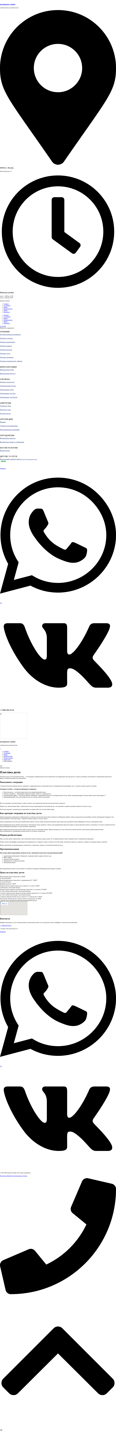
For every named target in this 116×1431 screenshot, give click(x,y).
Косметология (8, 309)
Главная (6, 304)
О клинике (7, 305)
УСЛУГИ (3, 326)
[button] (5, 301)
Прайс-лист (7, 759)
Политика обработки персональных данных (13, 1176)
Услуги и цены (8, 758)
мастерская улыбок (7, 4)
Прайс (6, 310)
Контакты (7, 312)
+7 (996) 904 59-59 (5, 925)
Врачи (5, 307)
